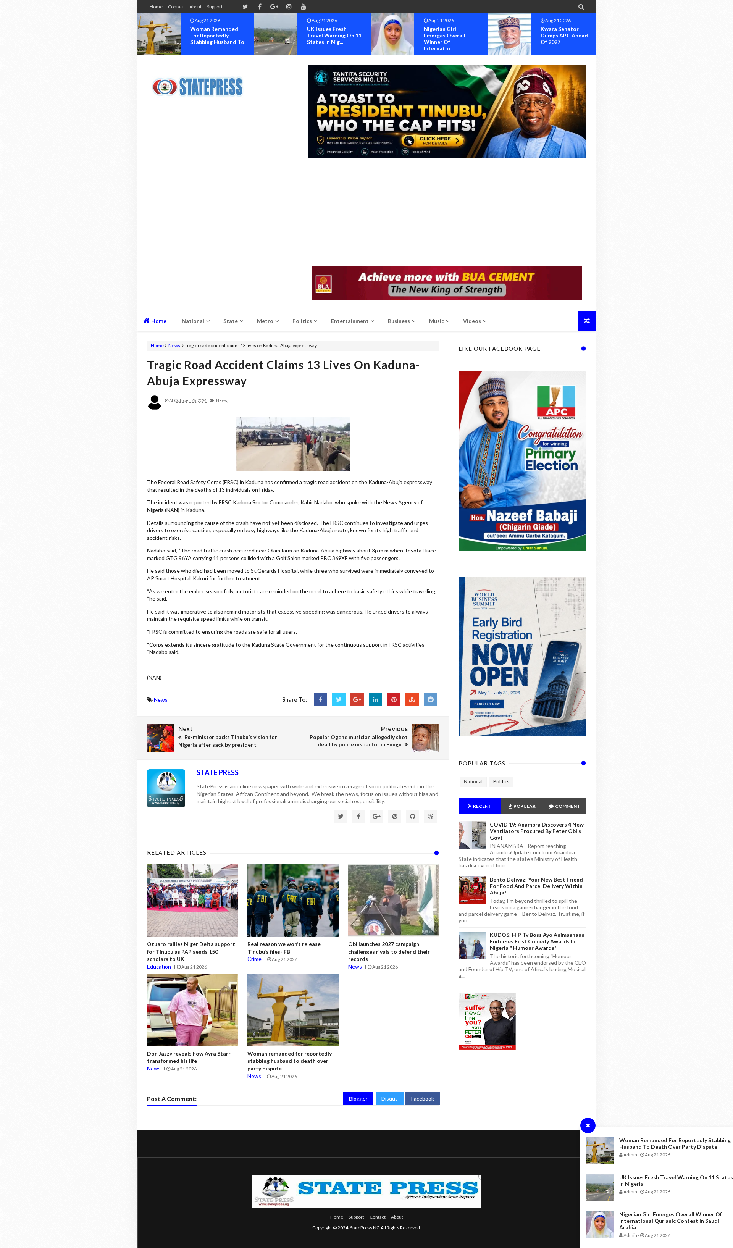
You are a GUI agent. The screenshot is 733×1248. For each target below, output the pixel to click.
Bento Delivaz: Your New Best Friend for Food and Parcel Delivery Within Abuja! (536, 886)
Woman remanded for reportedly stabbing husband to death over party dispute (675, 1143)
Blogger (358, 1098)
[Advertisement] (447, 212)
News (174, 345)
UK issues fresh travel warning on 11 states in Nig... (217, 35)
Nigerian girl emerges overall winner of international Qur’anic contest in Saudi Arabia (670, 1220)
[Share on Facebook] (320, 699)
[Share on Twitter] (339, 699)
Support (215, 7)
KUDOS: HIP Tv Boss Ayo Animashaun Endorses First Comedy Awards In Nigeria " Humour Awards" (537, 941)
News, (222, 400)
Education (159, 966)
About (195, 7)
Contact (176, 7)
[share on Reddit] (430, 699)
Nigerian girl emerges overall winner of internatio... (328, 39)
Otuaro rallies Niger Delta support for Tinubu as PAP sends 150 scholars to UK (191, 951)
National (473, 781)
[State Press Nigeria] (201, 82)
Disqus (389, 1098)
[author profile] (154, 408)
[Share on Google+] (357, 699)
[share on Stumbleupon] (412, 699)
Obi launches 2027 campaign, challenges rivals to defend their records (389, 951)
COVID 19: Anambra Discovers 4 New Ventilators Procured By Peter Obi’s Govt (537, 831)
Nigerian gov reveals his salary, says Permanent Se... (567, 35)
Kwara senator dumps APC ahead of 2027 (447, 35)
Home (156, 7)
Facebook (422, 1098)
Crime (254, 959)
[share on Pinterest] (393, 699)
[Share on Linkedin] (375, 699)
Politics (501, 781)
